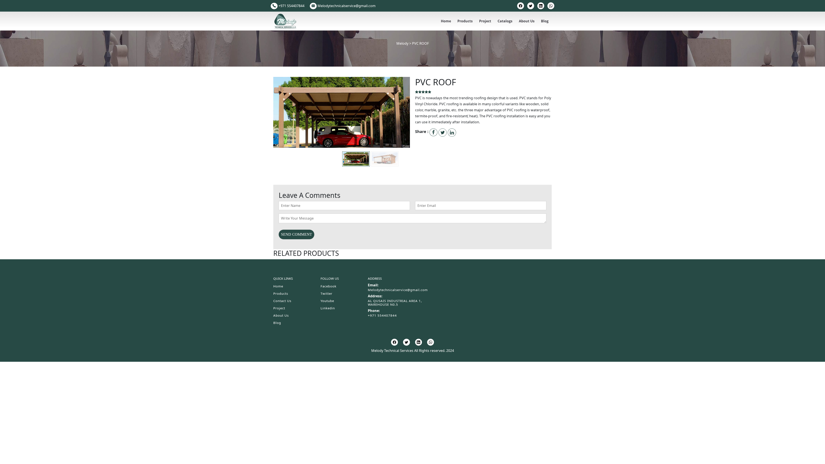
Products (465, 21)
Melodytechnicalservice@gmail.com (398, 290)
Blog (544, 21)
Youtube (327, 301)
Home (446, 21)
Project (485, 21)
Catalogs (505, 21)
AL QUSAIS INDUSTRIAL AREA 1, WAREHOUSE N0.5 (395, 303)
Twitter (326, 293)
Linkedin (328, 308)
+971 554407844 (382, 315)
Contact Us (282, 301)
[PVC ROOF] (341, 121)
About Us (527, 21)
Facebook (328, 286)
